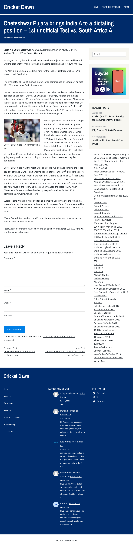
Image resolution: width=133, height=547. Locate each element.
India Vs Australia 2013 (105, 244)
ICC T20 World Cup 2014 (106, 230)
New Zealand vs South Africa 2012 (111, 292)
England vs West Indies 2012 (108, 216)
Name (7, 290)
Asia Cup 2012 (101, 164)
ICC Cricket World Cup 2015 (108, 226)
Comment (9, 258)
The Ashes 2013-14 (103, 340)
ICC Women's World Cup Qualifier (110, 233)
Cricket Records (102, 213)
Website (8, 315)
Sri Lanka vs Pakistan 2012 (107, 326)
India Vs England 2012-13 (107, 247)
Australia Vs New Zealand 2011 (109, 181)
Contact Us (65, 414)
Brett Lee (98, 192)
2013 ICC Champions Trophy (108, 161)
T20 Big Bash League (104, 330)
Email (7, 302)
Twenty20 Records (103, 347)
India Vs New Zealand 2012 (107, 250)
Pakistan (98, 302)
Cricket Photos (101, 206)
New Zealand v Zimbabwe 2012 (109, 288)
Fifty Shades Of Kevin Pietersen (107, 130)
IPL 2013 (98, 271)
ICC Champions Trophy (105, 223)
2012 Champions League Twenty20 (111, 154)
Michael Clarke (101, 275)
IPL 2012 (98, 264)
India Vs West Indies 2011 (107, 257)
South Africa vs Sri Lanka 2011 (109, 316)
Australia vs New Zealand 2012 (109, 185)
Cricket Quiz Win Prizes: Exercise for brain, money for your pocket (108, 118)
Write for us (76, 476)
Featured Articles (102, 219)
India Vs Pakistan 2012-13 (107, 254)
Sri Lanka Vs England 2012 (107, 319)
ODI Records (100, 295)
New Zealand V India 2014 (107, 285)
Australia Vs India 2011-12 (107, 178)
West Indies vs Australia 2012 (108, 357)
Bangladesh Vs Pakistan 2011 (108, 188)
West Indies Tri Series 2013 (107, 354)
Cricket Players (101, 209)
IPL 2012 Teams (102, 268)
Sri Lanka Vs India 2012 (105, 323)
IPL (95, 261)
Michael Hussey (101, 278)
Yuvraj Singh (100, 361)
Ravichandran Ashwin (104, 309)
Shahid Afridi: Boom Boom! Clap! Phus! (108, 142)
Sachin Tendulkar (102, 312)
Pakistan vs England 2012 (106, 306)
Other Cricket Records (105, 299)
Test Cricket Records (104, 333)
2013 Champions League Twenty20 (111, 157)
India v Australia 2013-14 (106, 240)
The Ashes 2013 (102, 337)
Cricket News (100, 202)
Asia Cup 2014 (101, 168)
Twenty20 (99, 343)
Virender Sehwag (102, 350)
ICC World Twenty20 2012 (107, 237)
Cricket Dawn (19, 7)
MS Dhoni (98, 281)
